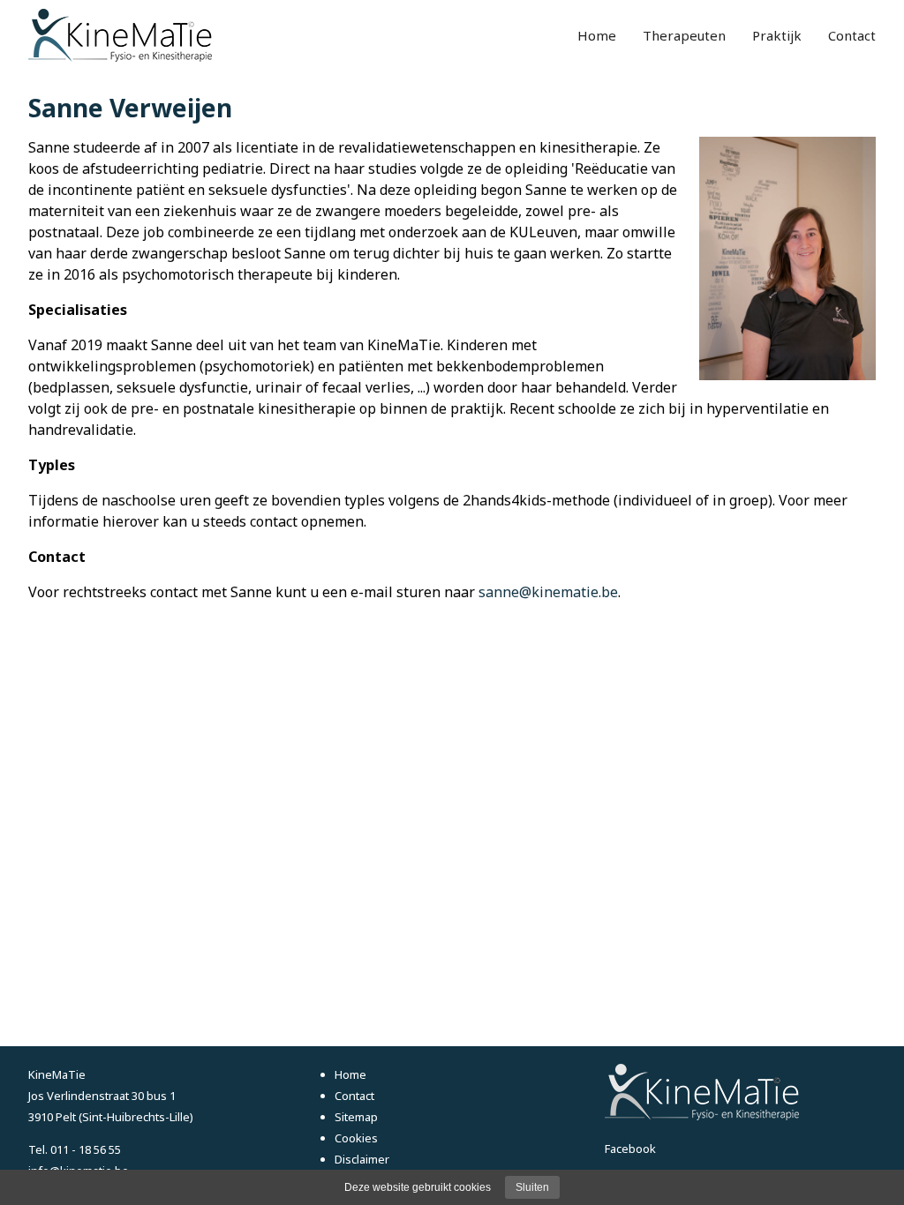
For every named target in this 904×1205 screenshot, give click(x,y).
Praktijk (777, 35)
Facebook (630, 1148)
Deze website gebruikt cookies (417, 1187)
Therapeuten (684, 35)
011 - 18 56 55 (85, 1149)
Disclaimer (362, 1159)
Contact (852, 35)
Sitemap (356, 1117)
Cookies (356, 1138)
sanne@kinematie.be (548, 592)
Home (596, 35)
